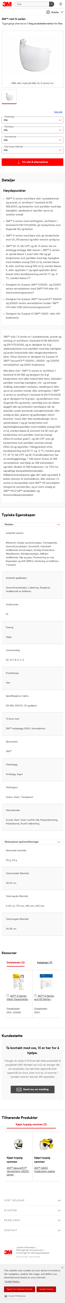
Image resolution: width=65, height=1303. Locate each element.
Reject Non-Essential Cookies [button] (19, 1289)
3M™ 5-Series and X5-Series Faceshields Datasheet (44, 998)
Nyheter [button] (10, 1210)
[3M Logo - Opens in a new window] (7, 4)
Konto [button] (55, 12)
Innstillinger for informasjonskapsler (32, 1253)
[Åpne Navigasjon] (60, 4)
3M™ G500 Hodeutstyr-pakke (44, 1170)
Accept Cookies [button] (46, 1289)
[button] (15, 1296)
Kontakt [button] (10, 1230)
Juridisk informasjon (25, 1247)
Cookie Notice (12, 1281)
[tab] (16, 963)
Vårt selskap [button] (14, 1200)
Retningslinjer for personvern (29, 1250)
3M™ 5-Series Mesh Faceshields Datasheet (17, 998)
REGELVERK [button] (12, 1220)
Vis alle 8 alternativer (35, 162)
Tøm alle (58, 112)
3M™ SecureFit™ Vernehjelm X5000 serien (18, 1171)
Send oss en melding (36, 1089)
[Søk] (51, 4)
